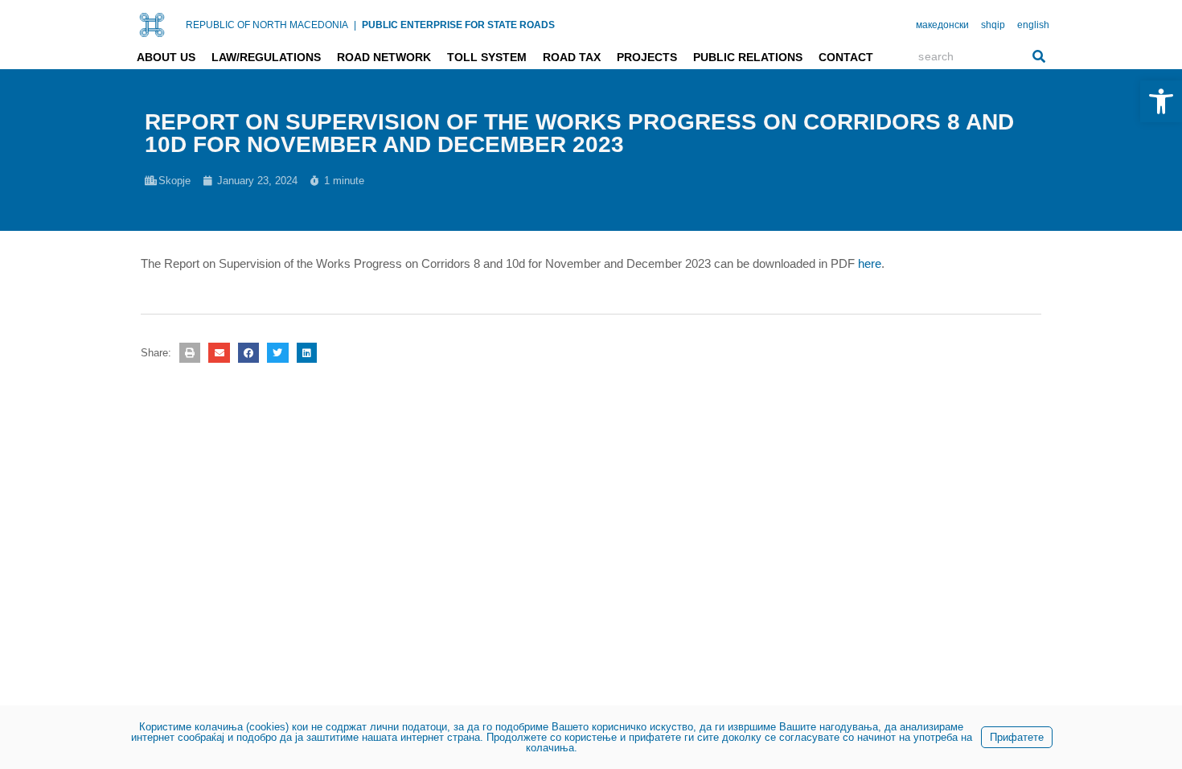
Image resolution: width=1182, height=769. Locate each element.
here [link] (869, 263)
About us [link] (166, 57)
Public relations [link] (747, 57)
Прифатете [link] (1017, 737)
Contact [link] (846, 57)
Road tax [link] (572, 57)
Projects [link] (647, 57)
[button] (189, 353)
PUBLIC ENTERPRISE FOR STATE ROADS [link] (458, 25)
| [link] (355, 25)
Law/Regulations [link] (266, 57)
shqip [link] (993, 25)
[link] (1161, 101)
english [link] (1033, 25)
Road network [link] (384, 57)
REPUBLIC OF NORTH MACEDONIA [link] (267, 25)
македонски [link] (942, 25)
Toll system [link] (487, 57)
